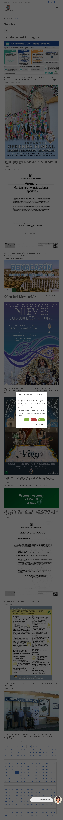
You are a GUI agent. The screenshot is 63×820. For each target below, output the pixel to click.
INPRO (43, 424)
